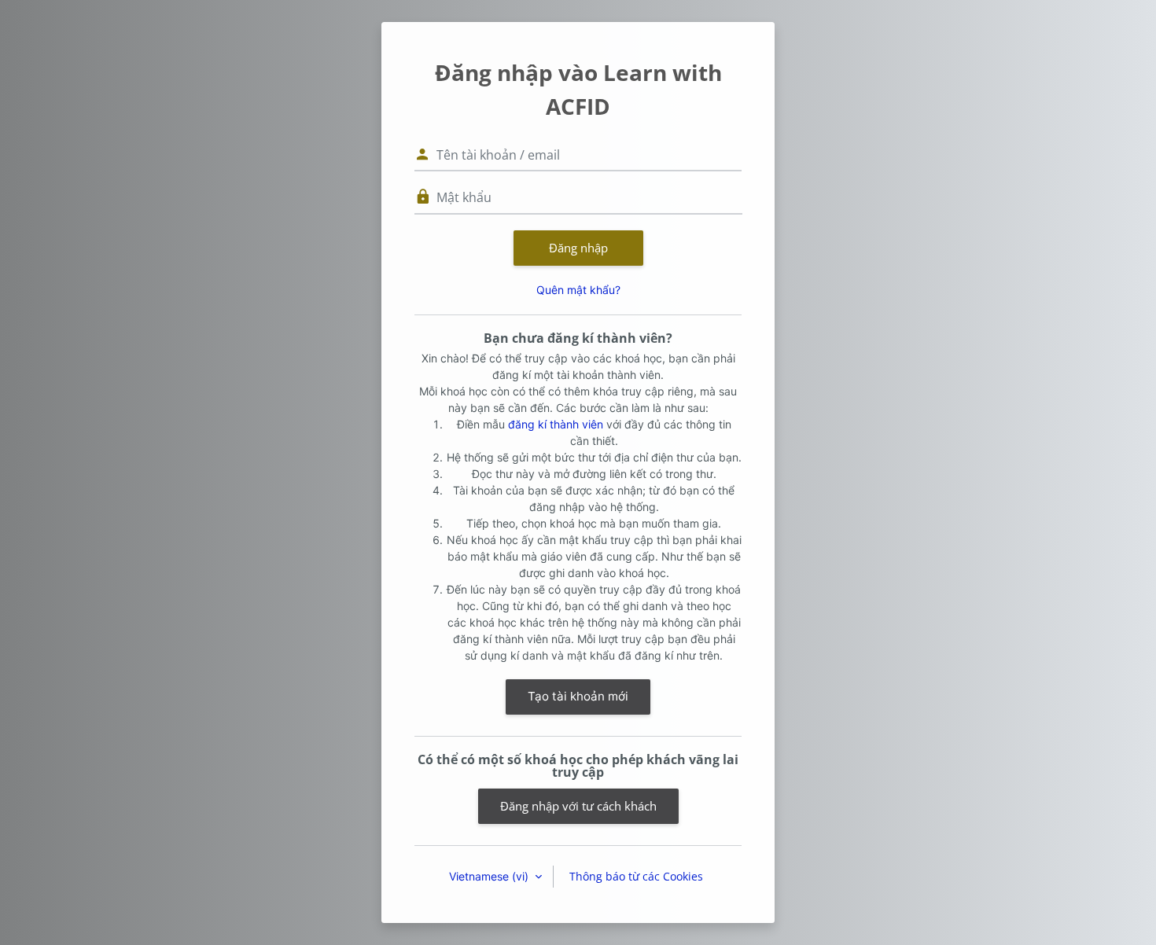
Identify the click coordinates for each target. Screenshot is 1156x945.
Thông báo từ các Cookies (636, 876)
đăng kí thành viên (555, 424)
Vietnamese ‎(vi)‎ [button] (490, 876)
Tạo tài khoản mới (578, 696)
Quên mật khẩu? (578, 289)
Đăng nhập (578, 248)
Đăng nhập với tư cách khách (578, 806)
